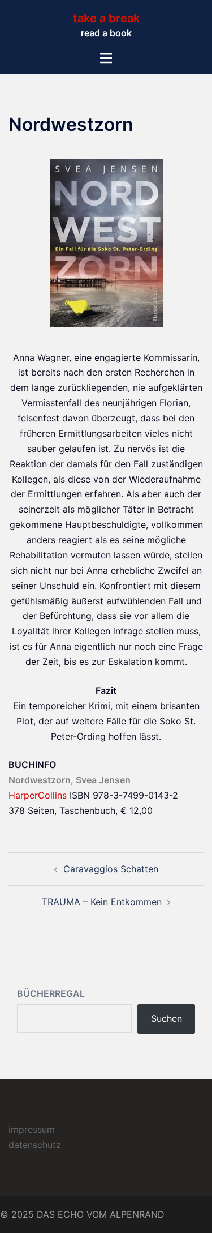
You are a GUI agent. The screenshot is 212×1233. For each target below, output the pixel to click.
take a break (106, 18)
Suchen (166, 1018)
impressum (31, 1129)
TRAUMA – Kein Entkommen (102, 901)
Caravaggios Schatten (110, 868)
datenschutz (34, 1144)
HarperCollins (37, 795)
